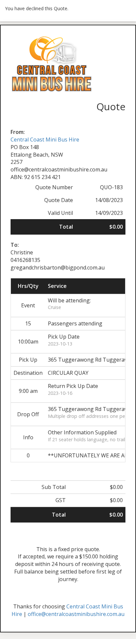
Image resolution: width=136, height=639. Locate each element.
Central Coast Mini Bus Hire (45, 139)
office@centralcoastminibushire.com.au (76, 614)
